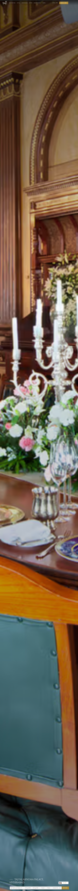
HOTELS (18, 2)
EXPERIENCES (25, 2)
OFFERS (30, 2)
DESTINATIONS (12, 2)
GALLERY (64, 882)
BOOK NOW (65, 887)
